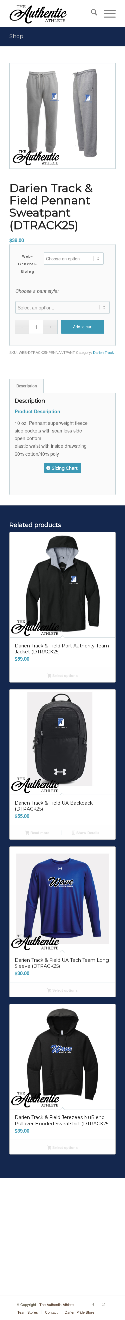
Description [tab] (26, 386)
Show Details (87, 832)
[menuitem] (90, 13)
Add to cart (82, 326)
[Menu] (106, 13)
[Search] (90, 13)
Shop (16, 36)
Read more (39, 832)
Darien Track (103, 352)
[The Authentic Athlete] (51, 13)
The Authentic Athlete (56, 1304)
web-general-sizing (27, 264)
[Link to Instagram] (103, 1304)
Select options (64, 675)
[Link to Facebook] (93, 1304)
